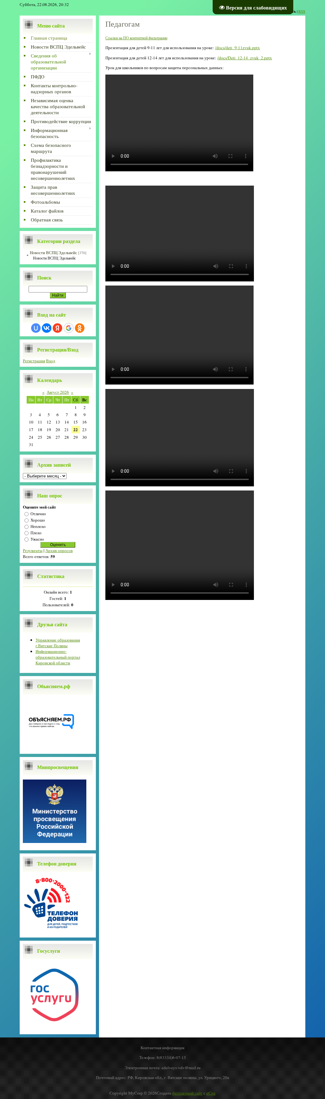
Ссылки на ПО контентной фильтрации (136, 37)
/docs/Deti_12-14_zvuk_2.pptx (244, 58)
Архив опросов (59, 550)
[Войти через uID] (36, 328)
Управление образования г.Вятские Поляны (58, 642)
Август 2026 (58, 392)
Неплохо (38, 526)
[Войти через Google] (68, 328)
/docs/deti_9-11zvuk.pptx (237, 47)
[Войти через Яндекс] (57, 328)
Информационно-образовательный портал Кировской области (58, 657)
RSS (301, 11)
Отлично (38, 514)
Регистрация (34, 361)
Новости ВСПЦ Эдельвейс (53, 252)
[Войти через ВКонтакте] (46, 328)
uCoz (211, 1093)
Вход (50, 361)
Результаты (33, 550)
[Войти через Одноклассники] (79, 328)
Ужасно (37, 539)
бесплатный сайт (187, 1093)
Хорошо (37, 520)
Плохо (36, 533)
